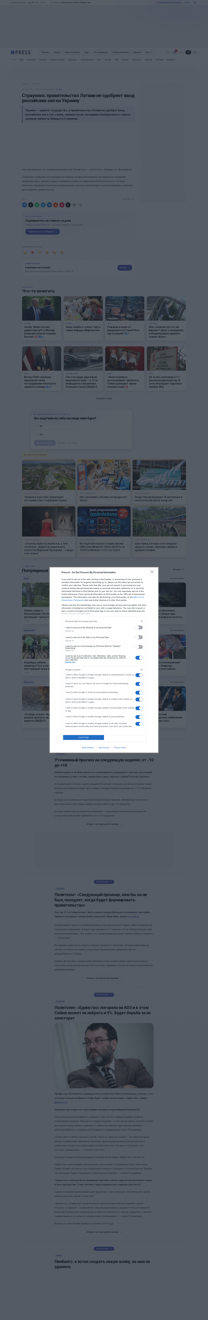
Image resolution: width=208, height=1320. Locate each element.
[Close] (153, 572)
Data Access (104, 747)
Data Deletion (88, 747)
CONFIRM (83, 737)
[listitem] (104, 621)
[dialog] (104, 660)
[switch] (139, 627)
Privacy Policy (120, 747)
